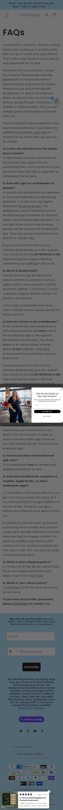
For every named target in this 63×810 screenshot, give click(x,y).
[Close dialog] (61, 389)
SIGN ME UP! (47, 411)
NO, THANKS (47, 416)
